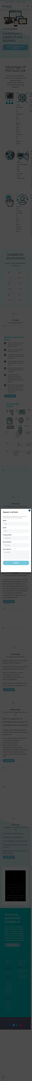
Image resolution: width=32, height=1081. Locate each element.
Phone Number (7, 542)
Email (5, 527)
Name (5, 520)
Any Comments (7, 549)
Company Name (7, 535)
